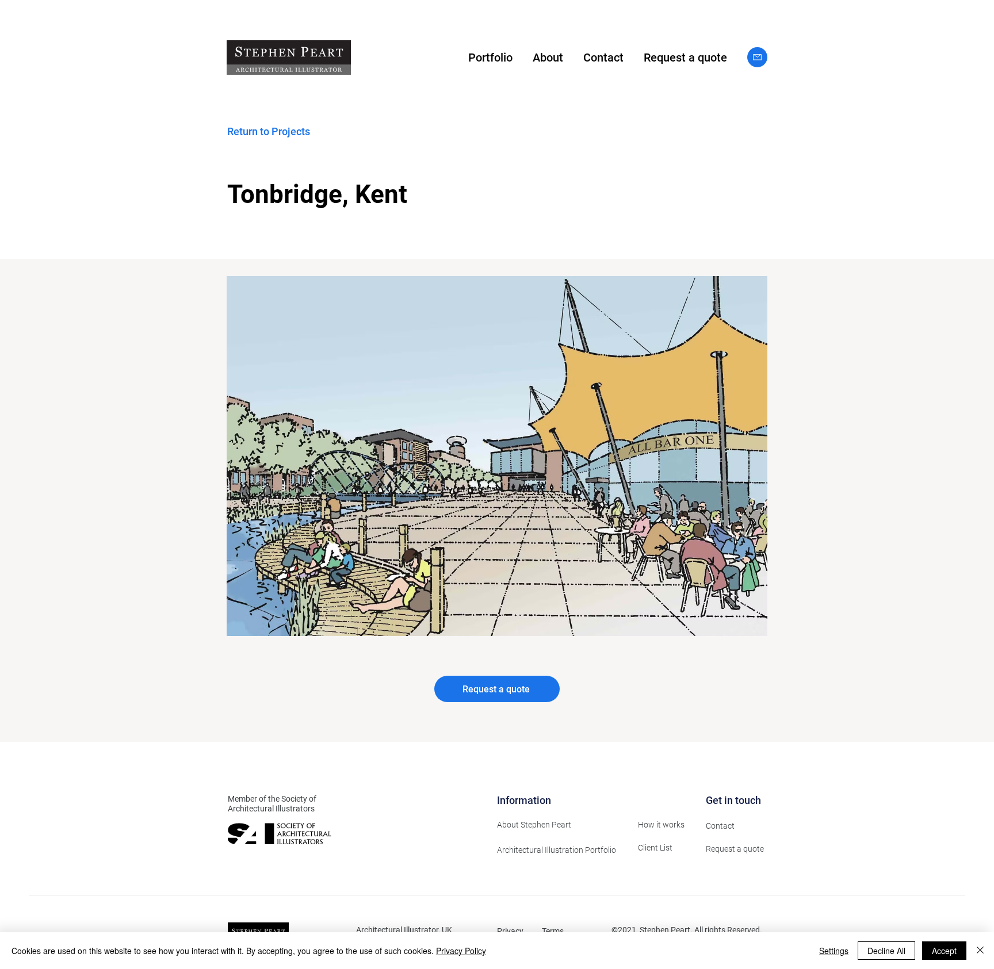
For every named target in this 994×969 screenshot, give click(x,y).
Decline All (886, 950)
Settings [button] (833, 950)
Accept (944, 950)
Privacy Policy (461, 950)
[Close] (980, 950)
